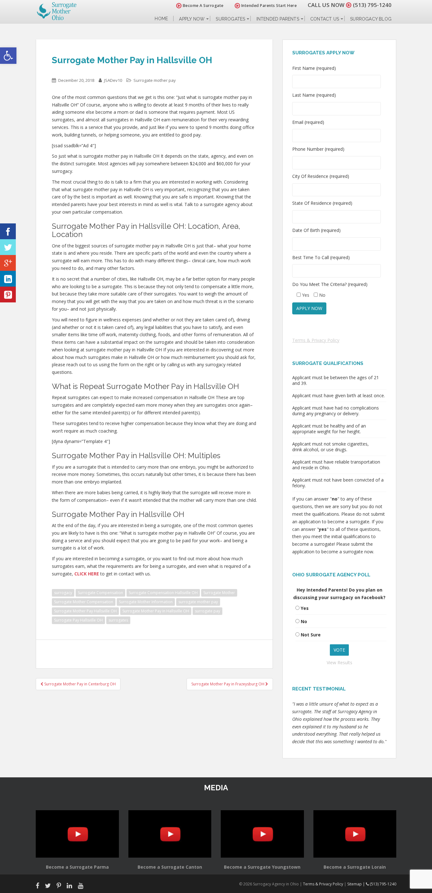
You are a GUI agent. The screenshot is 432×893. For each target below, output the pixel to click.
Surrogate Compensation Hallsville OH (163, 592)
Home (161, 18)
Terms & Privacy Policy (315, 340)
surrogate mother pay (198, 601)
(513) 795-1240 (372, 5)
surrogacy (63, 592)
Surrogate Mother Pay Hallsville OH (85, 611)
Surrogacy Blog (371, 18)
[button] (8, 55)
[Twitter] (8, 247)
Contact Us (324, 18)
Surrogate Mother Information (146, 601)
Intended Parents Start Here (268, 5)
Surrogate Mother (219, 592)
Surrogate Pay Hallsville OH (78, 620)
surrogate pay (207, 611)
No (304, 621)
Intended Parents (277, 18)
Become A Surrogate (203, 5)
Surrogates (230, 18)
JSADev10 (113, 80)
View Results (339, 662)
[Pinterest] (8, 294)
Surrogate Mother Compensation (83, 601)
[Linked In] (8, 279)
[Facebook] (8, 231)
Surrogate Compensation (100, 592)
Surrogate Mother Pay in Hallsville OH (155, 611)
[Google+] (8, 263)
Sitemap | (356, 884)
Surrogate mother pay (154, 80)
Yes (305, 608)
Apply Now (192, 18)
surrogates (118, 620)
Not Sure (311, 635)
